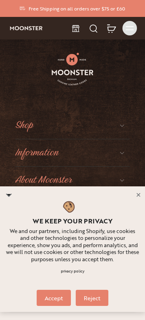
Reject (92, 298)
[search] (93, 28)
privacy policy (73, 271)
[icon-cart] (111, 28)
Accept (54, 298)
